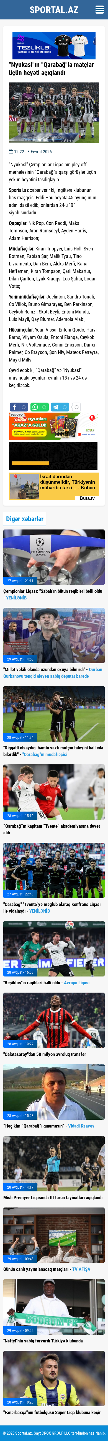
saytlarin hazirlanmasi (31, 395)
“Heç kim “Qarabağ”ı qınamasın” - (48, 1126)
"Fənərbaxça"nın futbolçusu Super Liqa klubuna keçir (52, 1412)
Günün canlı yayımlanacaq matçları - (46, 1269)
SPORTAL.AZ (54, 9)
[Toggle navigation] (100, 10)
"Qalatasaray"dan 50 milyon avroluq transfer (44, 1054)
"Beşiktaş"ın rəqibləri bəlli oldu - (46, 982)
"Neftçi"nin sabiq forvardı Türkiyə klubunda (43, 1341)
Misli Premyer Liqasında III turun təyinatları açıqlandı (52, 1197)
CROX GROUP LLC (56, 1433)
